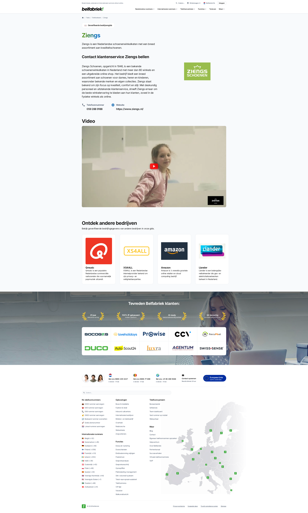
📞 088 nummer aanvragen (92, 411)
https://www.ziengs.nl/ (129, 109)
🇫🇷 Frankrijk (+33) (89, 453)
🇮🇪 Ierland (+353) (89, 457)
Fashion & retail (121, 408)
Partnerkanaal (155, 449)
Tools (88, 18)
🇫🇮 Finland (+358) (89, 449)
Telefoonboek (96, 18)
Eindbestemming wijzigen (125, 453)
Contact (153, 435)
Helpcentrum (154, 442)
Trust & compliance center (209, 506)
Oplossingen (121, 400)
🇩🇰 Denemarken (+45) (90, 442)
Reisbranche (120, 426)
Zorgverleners (121, 434)
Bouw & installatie (122, 404)
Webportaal (154, 419)
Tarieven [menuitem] (212, 9)
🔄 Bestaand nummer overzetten (94, 419)
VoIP (151, 461)
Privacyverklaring (179, 506)
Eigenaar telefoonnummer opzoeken (163, 438)
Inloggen (222, 3)
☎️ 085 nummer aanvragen (92, 408)
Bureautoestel (155, 404)
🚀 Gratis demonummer (91, 423)
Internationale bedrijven (124, 415)
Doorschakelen (121, 449)
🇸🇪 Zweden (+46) (89, 483)
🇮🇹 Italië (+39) (87, 461)
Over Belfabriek (155, 446)
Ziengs (105, 18)
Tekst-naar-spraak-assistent (126, 479)
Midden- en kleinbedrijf (124, 419)
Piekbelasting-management (126, 472)
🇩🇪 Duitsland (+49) (89, 446)
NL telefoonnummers (91, 400)
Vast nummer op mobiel (158, 415)
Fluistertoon (120, 457)
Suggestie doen (193, 506)
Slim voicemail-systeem (124, 476)
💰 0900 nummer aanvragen (93, 415)
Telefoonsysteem (157, 400)
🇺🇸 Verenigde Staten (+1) (91, 479)
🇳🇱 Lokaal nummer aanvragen (93, 426)
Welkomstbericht (122, 494)
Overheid (119, 423)
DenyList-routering (123, 446)
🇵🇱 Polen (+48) (88, 468)
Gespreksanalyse (122, 461)
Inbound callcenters (123, 411)
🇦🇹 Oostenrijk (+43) (89, 464)
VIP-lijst (118, 487)
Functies (119, 441)
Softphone (153, 408)
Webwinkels (120, 430)
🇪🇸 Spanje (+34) (88, 472)
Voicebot (119, 491)
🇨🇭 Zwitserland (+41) (90, 487)
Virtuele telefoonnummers (159, 457)
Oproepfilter (120, 468)
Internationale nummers (92, 434)
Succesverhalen (156, 453)
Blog (151, 431)
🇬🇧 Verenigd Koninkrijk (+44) (93, 476)
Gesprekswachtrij (122, 464)
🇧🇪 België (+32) (88, 438)
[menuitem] (145, 9)
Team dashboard (156, 411)
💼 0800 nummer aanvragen (93, 404)
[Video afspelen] (154, 166)
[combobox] (128, 393)
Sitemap (223, 506)
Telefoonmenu (121, 483)
